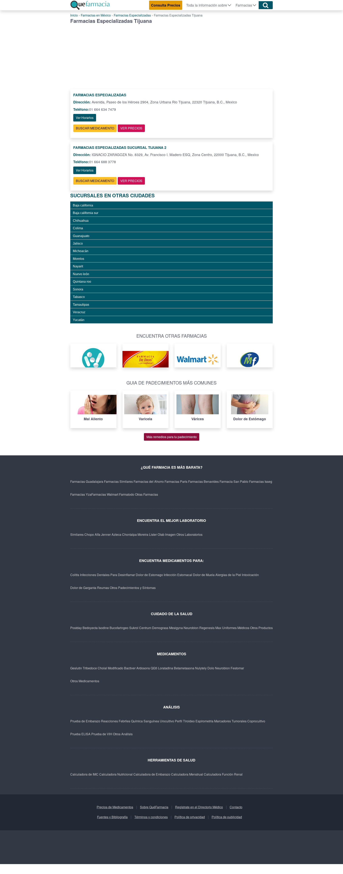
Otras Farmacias (146, 494)
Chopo (89, 534)
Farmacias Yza (80, 494)
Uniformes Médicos (235, 627)
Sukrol (133, 627)
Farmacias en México (96, 15)
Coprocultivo (256, 721)
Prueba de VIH (101, 734)
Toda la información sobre (206, 5)
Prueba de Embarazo (85, 721)
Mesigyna (176, 627)
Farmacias (244, 5)
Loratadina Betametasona (176, 668)
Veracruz (79, 312)
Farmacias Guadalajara (86, 481)
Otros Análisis (123, 734)
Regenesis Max (210, 627)
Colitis (74, 574)
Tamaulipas (81, 304)
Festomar (237, 668)
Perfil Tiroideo (185, 721)
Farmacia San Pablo (234, 481)
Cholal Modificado (110, 668)
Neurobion (191, 627)
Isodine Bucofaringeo (113, 627)
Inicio (74, 15)
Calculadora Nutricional (116, 774)
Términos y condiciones (151, 817)
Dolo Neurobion (218, 668)
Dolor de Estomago (149, 574)
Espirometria (204, 721)
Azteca (116, 534)
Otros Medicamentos (84, 681)
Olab (161, 534)
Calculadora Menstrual (187, 774)
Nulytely (201, 668)
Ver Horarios (84, 117)
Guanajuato (81, 236)
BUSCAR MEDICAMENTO (95, 128)
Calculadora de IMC (84, 774)
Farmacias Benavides (203, 481)
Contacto (236, 807)
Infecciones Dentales (95, 574)
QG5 (154, 668)
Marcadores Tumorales (230, 721)
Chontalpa (129, 534)
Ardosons (143, 668)
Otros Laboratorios (189, 534)
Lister (153, 534)
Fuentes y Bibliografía (112, 817)
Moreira (143, 534)
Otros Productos (261, 627)
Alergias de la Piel (228, 574)
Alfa (97, 534)
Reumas (103, 587)
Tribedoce (90, 668)
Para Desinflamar (122, 574)
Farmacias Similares (118, 481)
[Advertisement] (171, 53)
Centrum (145, 627)
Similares (77, 534)
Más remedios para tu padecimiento (171, 437)
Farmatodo (126, 494)
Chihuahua (81, 220)
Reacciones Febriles (115, 721)
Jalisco (78, 243)
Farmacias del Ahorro (149, 481)
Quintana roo (82, 281)
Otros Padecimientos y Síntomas (133, 587)
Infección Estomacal (178, 574)
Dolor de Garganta (83, 587)
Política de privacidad (189, 817)
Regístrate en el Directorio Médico (199, 807)
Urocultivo (167, 721)
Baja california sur (85, 213)
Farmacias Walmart (104, 494)
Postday (76, 627)
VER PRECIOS (131, 128)
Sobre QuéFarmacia (154, 807)
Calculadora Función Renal (223, 774)
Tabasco (79, 297)
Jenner (106, 534)
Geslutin (76, 668)
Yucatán (78, 320)
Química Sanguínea (145, 721)
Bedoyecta (90, 627)
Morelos (78, 258)
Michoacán (80, 251)
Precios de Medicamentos (115, 807)
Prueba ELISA (80, 734)
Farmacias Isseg (260, 481)
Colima (78, 228)
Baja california (83, 205)
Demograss (160, 627)
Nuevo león (81, 274)
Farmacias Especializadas (132, 15)
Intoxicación (250, 574)
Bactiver (130, 668)
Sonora (78, 289)
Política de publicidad (227, 817)
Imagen (170, 534)
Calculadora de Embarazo (151, 774)
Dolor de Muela (204, 574)
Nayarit (78, 266)
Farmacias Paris (176, 481)
